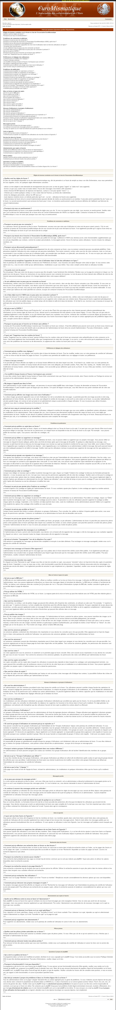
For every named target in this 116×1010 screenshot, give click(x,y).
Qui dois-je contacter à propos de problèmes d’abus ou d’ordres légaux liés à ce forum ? (30, 166)
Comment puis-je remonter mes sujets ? (15, 88)
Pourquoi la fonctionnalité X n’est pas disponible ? (18, 165)
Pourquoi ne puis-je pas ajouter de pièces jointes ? (19, 82)
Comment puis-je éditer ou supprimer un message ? (19, 72)
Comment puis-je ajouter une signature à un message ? (20, 74)
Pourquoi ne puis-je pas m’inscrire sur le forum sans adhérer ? (22, 52)
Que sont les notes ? (9, 102)
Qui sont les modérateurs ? (11, 111)
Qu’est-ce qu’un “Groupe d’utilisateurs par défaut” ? (19, 119)
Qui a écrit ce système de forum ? (13, 163)
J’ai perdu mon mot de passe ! (12, 46)
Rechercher (11, 19)
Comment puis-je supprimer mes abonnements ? (18, 153)
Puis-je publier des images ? (12, 97)
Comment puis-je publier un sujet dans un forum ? (18, 71)
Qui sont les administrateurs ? (12, 110)
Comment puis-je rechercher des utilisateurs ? (17, 144)
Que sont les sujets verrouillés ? (13, 104)
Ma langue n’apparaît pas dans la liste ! (15, 63)
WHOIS (48, 982)
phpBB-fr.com (62, 1006)
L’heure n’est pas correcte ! (11, 60)
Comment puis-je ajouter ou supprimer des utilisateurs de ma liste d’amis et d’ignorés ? (30, 134)
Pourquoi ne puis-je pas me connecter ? (15, 40)
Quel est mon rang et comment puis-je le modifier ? (19, 66)
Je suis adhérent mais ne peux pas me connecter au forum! (21, 48)
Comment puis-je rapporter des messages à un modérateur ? (22, 83)
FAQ (5, 19)
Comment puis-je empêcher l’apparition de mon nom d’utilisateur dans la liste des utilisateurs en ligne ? (35, 45)
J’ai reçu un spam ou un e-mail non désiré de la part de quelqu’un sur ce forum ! (27, 128)
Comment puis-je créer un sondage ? (14, 76)
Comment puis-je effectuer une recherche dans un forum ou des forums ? (25, 139)
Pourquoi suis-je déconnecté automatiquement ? (18, 43)
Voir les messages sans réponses (11, 24)
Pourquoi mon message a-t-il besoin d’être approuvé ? (20, 87)
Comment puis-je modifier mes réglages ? (16, 58)
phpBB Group (69, 957)
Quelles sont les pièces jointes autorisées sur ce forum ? (20, 157)
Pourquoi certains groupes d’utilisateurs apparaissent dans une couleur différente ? (28, 118)
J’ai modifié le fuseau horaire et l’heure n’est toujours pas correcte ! (23, 62)
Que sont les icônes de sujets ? (12, 105)
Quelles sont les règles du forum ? (13, 34)
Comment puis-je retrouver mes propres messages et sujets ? (22, 145)
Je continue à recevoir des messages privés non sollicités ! (21, 127)
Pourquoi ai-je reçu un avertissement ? (15, 35)
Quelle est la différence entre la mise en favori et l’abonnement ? (23, 150)
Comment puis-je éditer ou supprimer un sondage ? (19, 79)
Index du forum (7, 26)
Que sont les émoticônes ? (11, 96)
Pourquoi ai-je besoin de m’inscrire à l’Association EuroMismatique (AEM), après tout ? (30, 41)
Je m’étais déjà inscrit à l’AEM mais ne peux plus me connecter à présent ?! (26, 49)
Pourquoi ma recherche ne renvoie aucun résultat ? (19, 140)
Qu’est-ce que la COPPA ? (11, 51)
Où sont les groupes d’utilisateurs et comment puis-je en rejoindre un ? (25, 114)
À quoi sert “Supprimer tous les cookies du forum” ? (19, 54)
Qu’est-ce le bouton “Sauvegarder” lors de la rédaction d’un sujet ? (23, 85)
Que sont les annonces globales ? (13, 99)
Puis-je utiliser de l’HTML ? (11, 94)
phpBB (54, 1003)
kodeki (66, 1004)
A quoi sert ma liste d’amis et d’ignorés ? (15, 133)
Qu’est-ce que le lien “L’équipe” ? (13, 121)
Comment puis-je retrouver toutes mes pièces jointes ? (20, 159)
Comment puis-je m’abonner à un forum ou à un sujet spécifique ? (23, 151)
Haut (4, 205)
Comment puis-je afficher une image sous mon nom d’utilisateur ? (23, 65)
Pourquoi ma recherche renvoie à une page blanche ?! (20, 142)
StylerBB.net (59, 1004)
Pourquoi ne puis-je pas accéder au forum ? (16, 80)
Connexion (108, 19)
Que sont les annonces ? (11, 101)
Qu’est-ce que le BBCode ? (11, 93)
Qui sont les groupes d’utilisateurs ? (14, 113)
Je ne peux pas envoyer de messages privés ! (17, 125)
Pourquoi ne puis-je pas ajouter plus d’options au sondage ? (21, 77)
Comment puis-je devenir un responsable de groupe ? (20, 116)
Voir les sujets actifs (26, 24)
